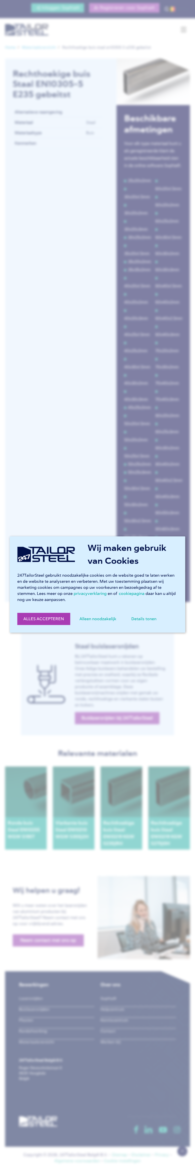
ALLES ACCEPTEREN (43, 619)
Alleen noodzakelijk (97, 619)
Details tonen (143, 619)
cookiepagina (131, 594)
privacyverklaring (90, 594)
